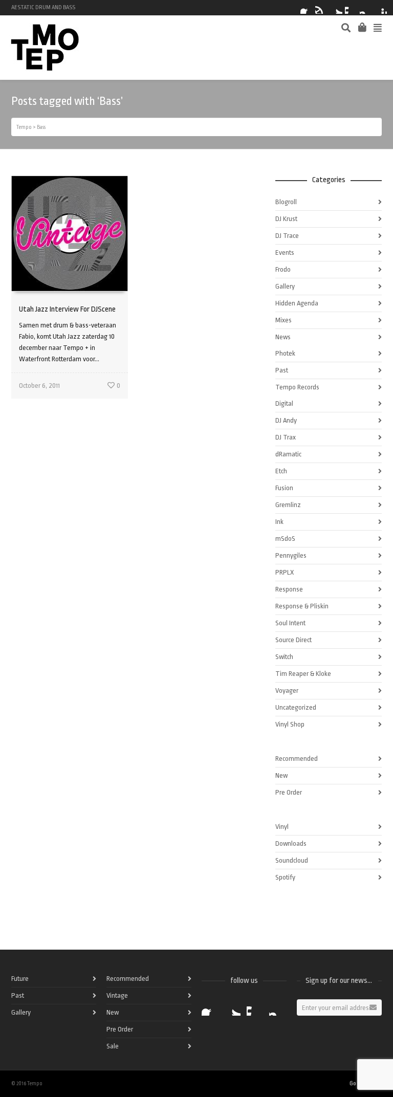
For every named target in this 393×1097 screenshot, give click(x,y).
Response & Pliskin (302, 606)
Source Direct (293, 640)
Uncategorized (295, 707)
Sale (112, 1046)
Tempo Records (297, 387)
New (281, 775)
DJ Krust (286, 219)
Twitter (336, 8)
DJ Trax (285, 437)
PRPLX (284, 572)
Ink (279, 521)
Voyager (286, 690)
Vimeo (351, 8)
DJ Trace (287, 235)
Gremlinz (288, 505)
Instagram (366, 8)
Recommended (296, 758)
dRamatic (288, 454)
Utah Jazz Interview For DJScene (67, 309)
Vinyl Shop (289, 724)
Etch (281, 471)
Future (20, 978)
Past (281, 370)
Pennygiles (291, 555)
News (283, 337)
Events (284, 252)
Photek (285, 353)
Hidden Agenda (296, 303)
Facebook (306, 8)
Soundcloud (291, 860)
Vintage (117, 995)
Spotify (321, 8)
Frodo (283, 269)
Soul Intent (290, 623)
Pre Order (288, 792)
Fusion (284, 488)
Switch (284, 657)
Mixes (283, 320)
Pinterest (381, 8)
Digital (284, 403)
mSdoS (285, 538)
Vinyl (282, 826)
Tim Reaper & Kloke (303, 673)
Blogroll (286, 202)
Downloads (291, 843)
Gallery (285, 286)
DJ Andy (286, 420)
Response (289, 589)
